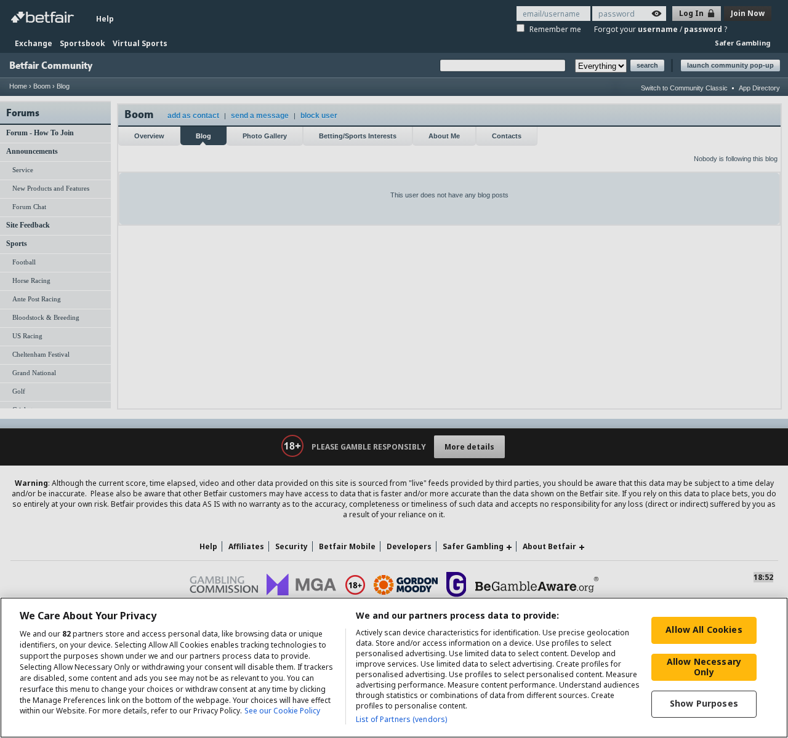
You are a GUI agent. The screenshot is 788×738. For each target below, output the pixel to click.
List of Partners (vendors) (401, 719)
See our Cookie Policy (282, 711)
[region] (394, 667)
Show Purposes (704, 703)
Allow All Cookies (703, 629)
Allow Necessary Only (704, 667)
